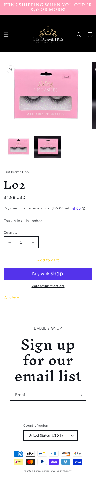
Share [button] (14, 297)
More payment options (48, 285)
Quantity (10, 232)
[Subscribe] (80, 395)
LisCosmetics (41, 471)
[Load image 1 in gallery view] (18, 147)
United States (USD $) (46, 435)
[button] (6, 34)
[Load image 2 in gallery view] (48, 147)
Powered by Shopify (61, 471)
